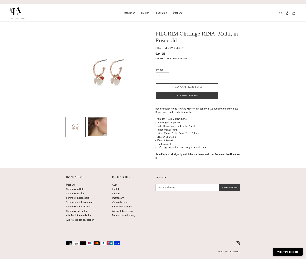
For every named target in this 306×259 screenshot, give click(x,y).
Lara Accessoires (232, 252)
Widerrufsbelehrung (122, 211)
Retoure (116, 193)
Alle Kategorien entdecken (80, 219)
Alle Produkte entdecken (79, 215)
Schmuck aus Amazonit (78, 206)
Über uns (71, 184)
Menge (159, 69)
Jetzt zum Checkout (187, 95)
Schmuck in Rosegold (77, 197)
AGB (114, 184)
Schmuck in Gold (75, 189)
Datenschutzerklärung (123, 215)
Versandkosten (179, 58)
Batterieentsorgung (122, 206)
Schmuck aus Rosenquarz (80, 202)
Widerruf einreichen (287, 251)
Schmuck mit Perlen (76, 211)
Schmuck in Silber (75, 193)
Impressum (118, 197)
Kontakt (116, 189)
